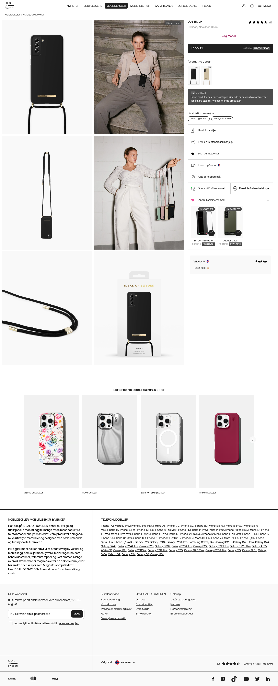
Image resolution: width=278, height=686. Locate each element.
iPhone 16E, (187, 525)
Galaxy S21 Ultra (157, 550)
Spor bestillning (110, 599)
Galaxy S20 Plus (194, 550)
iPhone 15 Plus (145, 530)
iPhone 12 (172, 534)
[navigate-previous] (253, 439)
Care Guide (142, 609)
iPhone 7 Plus (230, 538)
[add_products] (211, 233)
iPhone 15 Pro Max (165, 530)
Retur (104, 613)
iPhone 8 (187, 538)
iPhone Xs (107, 538)
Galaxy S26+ (157, 542)
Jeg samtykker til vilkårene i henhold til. (46, 623)
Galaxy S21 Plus (137, 550)
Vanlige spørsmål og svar (116, 609)
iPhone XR (139, 538)
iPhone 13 (254, 530)
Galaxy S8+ (157, 554)
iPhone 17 (106, 525)
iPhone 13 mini (140, 534)
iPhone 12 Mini (210, 534)
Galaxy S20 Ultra (216, 550)
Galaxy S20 (176, 550)
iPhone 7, (216, 538)
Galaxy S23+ (162, 546)
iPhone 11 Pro (249, 534)
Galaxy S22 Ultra (240, 546)
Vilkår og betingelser (183, 599)
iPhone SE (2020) (170, 538)
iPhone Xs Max (123, 538)
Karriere (175, 604)
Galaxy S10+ (249, 550)
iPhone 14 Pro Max (236, 530)
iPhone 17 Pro (121, 525)
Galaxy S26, (142, 542)
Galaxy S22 (200, 546)
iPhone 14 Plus (215, 530)
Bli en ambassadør (182, 613)
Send (77, 614)
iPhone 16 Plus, (233, 525)
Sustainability (144, 604)
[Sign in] (244, 6)
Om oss (140, 599)
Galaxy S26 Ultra (177, 542)
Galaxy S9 (114, 554)
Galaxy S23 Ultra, (182, 546)
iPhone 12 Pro (158, 534)
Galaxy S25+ (224, 542)
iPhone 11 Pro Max (230, 534)
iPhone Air (159, 525)
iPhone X (152, 538)
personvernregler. (68, 623)
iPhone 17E (173, 525)
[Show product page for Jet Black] (193, 75)
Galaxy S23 (146, 546)
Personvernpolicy (181, 609)
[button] (243, 663)
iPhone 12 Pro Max (190, 534)
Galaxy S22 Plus (219, 546)
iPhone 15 (112, 530)
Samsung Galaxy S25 (202, 542)
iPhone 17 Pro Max (141, 525)
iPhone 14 (183, 530)
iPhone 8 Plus (202, 538)
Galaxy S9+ (129, 554)
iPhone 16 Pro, (216, 525)
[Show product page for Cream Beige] (206, 75)
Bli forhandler (143, 613)
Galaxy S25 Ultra (243, 542)
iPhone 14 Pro (198, 530)
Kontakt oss (108, 604)
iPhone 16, (201, 525)
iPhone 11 (263, 534)
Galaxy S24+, (109, 546)
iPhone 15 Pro (127, 530)
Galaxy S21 (119, 550)
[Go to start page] (9, 5)
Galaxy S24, (262, 542)
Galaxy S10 (234, 550)
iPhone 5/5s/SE (123, 542)
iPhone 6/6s (247, 538)
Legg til (230, 48)
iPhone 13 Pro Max (120, 534)
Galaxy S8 (143, 554)
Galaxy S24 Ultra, (128, 546)
